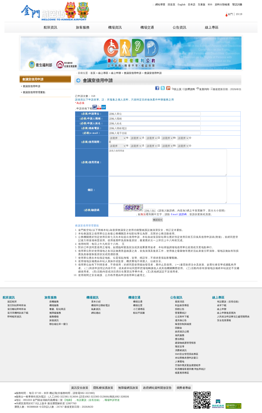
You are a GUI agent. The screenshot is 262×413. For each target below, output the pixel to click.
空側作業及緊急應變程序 (188, 365)
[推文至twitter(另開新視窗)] (162, 89)
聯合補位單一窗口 (58, 324)
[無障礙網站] (233, 407)
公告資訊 (179, 27)
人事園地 (179, 361)
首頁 (92, 73)
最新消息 (179, 301)
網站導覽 (160, 4)
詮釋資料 (190, 89)
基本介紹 (96, 301)
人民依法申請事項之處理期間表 (233, 316)
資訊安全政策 (79, 387)
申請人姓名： (91, 123)
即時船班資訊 (14, 316)
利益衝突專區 (182, 305)
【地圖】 (68, 400)
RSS (210, 4)
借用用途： (91, 162)
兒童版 (201, 4)
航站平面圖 (139, 312)
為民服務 (179, 335)
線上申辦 (116, 73)
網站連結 (96, 312)
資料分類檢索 (222, 4)
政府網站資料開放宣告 (157, 387)
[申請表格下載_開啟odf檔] (103, 108)
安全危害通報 (224, 320)
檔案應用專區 (182, 372)
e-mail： (92, 132)
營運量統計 (181, 312)
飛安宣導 (179, 346)
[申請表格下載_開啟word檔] (95, 108)
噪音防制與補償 (183, 324)
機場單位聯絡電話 (100, 305)
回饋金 (178, 327)
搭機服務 (54, 301)
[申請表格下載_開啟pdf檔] (99, 108)
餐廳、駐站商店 (57, 309)
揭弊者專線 (184, 387)
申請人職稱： (91, 118)
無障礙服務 (55, 312)
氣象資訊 (96, 309)
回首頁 (171, 4)
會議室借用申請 (31, 86)
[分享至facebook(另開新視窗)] (157, 89)
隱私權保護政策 (103, 387)
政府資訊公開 (182, 331)
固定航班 (12, 301)
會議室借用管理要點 (34, 92)
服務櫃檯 (54, 316)
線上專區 (212, 27)
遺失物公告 (181, 320)
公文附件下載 (182, 316)
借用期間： (91, 141)
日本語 (191, 4)
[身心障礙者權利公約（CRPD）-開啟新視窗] (131, 53)
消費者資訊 (181, 350)
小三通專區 (139, 309)
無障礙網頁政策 (128, 387)
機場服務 (54, 305)
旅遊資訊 (54, 320)
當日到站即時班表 (16, 305)
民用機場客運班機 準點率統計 (190, 369)
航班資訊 (50, 27)
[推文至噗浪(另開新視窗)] (168, 89)
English (181, 4)
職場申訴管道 (112, 400)
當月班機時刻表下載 (17, 312)
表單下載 (221, 305)
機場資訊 (115, 27)
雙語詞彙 (237, 4)
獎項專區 (179, 339)
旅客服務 (82, 27)
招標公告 (179, 309)
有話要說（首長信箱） (228, 301)
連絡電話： (91, 128)
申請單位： (91, 113)
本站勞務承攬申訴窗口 (186, 357)
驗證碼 (91, 210)
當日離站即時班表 (16, 309)
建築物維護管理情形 (185, 342)
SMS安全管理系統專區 (186, 354)
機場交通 (147, 27)
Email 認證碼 (179, 214)
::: (153, 4)
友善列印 (204, 89)
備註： (92, 189)
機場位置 (137, 305)
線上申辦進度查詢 (226, 312)
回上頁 (177, 89)
